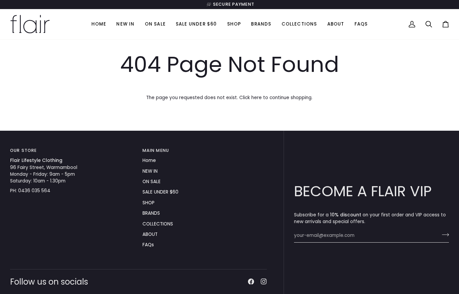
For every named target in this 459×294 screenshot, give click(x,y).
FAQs (148, 245)
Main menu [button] (155, 150)
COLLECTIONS (157, 224)
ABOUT (150, 234)
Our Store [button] (23, 150)
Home (149, 160)
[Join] (443, 234)
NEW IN (150, 171)
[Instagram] (264, 282)
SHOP (148, 203)
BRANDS (151, 213)
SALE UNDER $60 (160, 192)
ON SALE (151, 181)
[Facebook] (251, 282)
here (256, 97)
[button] (234, 24)
